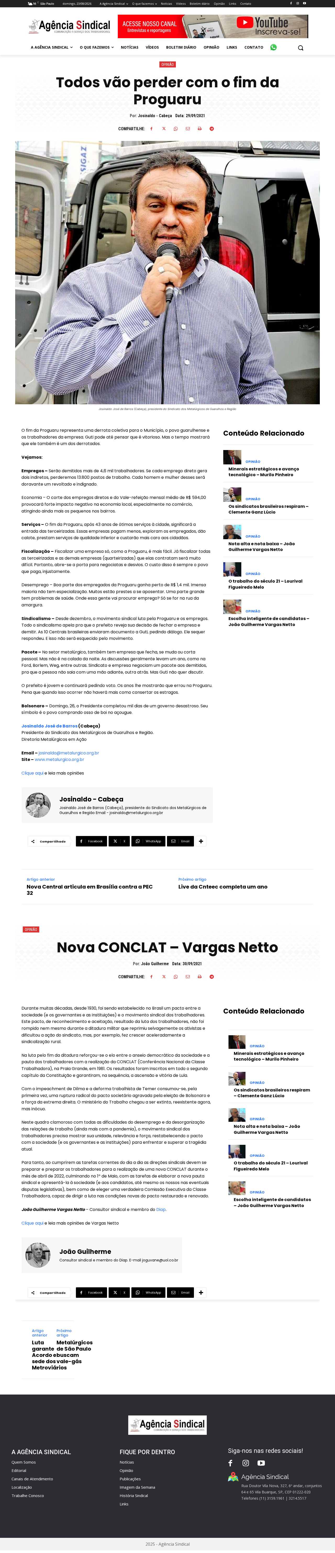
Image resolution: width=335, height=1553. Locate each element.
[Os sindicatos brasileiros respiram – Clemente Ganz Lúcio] (232, 494)
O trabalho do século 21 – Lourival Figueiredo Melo (265, 584)
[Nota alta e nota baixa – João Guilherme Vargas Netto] (232, 532)
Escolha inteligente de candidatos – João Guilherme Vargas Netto (268, 621)
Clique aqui (32, 773)
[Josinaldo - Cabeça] (41, 805)
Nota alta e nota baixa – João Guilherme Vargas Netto (261, 547)
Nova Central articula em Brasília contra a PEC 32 (90, 890)
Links (124, 1503)
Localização (22, 1487)
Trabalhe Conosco (28, 1495)
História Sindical (134, 1495)
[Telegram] (211, 128)
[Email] (187, 128)
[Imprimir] (199, 128)
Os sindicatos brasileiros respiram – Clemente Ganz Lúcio (268, 509)
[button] (300, 48)
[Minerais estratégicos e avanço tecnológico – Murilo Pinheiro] (232, 457)
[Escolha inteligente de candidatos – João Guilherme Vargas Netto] (232, 607)
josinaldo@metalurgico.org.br (69, 753)
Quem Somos (24, 1462)
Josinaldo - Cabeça (155, 115)
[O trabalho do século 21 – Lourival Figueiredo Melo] (232, 569)
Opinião (167, 64)
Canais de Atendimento (32, 1478)
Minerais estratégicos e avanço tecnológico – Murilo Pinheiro (263, 472)
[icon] (273, 44)
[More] (201, 841)
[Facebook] (291, 3)
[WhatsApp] (175, 128)
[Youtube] (304, 3)
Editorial (19, 1470)
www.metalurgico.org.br (59, 759)
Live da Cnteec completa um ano (222, 887)
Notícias (127, 1462)
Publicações (130, 1478)
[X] (163, 128)
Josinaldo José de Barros (49, 726)
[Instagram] (297, 3)
